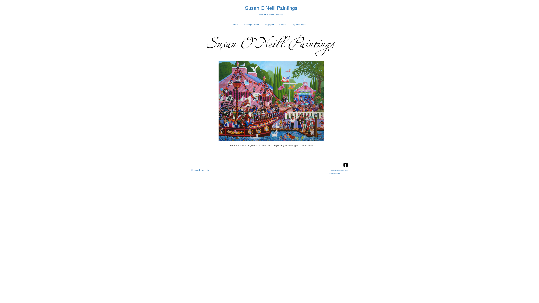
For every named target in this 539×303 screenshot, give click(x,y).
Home (235, 24)
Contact (282, 24)
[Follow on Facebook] (345, 166)
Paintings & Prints (251, 24)
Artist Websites (334, 173)
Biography (269, 24)
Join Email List (202, 170)
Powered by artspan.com (338, 170)
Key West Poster (299, 24)
